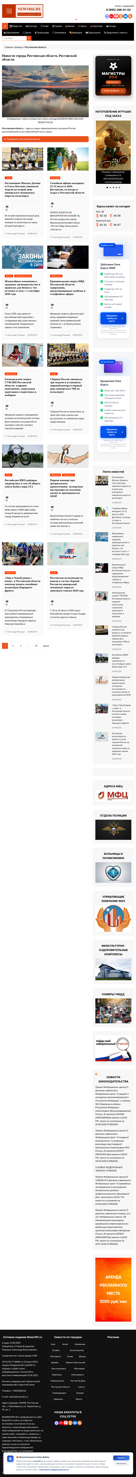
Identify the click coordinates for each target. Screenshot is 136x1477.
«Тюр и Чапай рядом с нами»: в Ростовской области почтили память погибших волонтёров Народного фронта (22, 584)
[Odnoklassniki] (120, 16)
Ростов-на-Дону (78, 1381)
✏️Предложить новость (116, 32)
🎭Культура (31, 26)
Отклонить (121, 1463)
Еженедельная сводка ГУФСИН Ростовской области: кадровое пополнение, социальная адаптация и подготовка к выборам (121, 605)
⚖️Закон (26, 32)
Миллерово (79, 1368)
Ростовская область (60, 1387)
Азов (53, 1344)
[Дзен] (111, 16)
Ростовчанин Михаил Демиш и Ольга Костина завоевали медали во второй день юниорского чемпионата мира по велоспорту (22, 189)
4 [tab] (116, 187)
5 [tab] (119, 187)
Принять (121, 1458)
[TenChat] (116, 16)
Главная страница (14, 47)
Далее (46, 646)
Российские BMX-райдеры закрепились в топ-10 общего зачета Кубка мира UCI (22, 483)
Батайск (56, 1350)
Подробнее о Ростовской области (23, 139)
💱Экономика (59, 32)
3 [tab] (113, 187)
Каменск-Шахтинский (75, 1362)
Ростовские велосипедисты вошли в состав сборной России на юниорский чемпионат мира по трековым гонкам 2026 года (67, 584)
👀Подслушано (93, 32)
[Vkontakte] (125, 16)
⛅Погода (111, 26)
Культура (55, 178)
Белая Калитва (77, 1350)
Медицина (55, 475)
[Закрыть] (129, 1456)
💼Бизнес (70, 26)
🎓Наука (82, 26)
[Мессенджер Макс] (107, 16)
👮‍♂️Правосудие (41, 32)
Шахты (79, 1399)
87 (36, 646)
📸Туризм (57, 26)
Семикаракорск (59, 1393)
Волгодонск (55, 1356)
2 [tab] (110, 187)
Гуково (70, 1356)
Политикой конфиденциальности (54, 1470)
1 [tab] (107, 187)
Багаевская (80, 1344)
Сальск (81, 1387)
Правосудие (56, 276)
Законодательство (23, 276)
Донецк (82, 1356)
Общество (10, 573)
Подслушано (68, 475)
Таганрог (80, 1393)
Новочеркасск (77, 1375)
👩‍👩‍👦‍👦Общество (15, 26)
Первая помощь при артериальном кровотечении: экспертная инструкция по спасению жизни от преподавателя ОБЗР (121, 686)
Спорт (8, 178)
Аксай (65, 1344)
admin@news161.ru (18, 1397)
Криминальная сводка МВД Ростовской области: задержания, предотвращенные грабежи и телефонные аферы (121, 574)
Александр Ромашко (16, 233)
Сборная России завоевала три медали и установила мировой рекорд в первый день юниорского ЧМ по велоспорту (66, 385)
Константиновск (58, 1368)
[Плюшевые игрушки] (113, 145)
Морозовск (57, 1375)
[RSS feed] (130, 16)
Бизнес (9, 276)
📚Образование (11, 32)
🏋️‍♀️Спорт (44, 26)
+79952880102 (19, 1391)
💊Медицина (75, 32)
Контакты (17, 1441)
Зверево (54, 1362)
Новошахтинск (57, 1381)
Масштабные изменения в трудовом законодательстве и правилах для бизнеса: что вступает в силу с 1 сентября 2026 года (22, 287)
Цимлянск (58, 1399)
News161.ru (7, 1420)
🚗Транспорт (96, 26)
